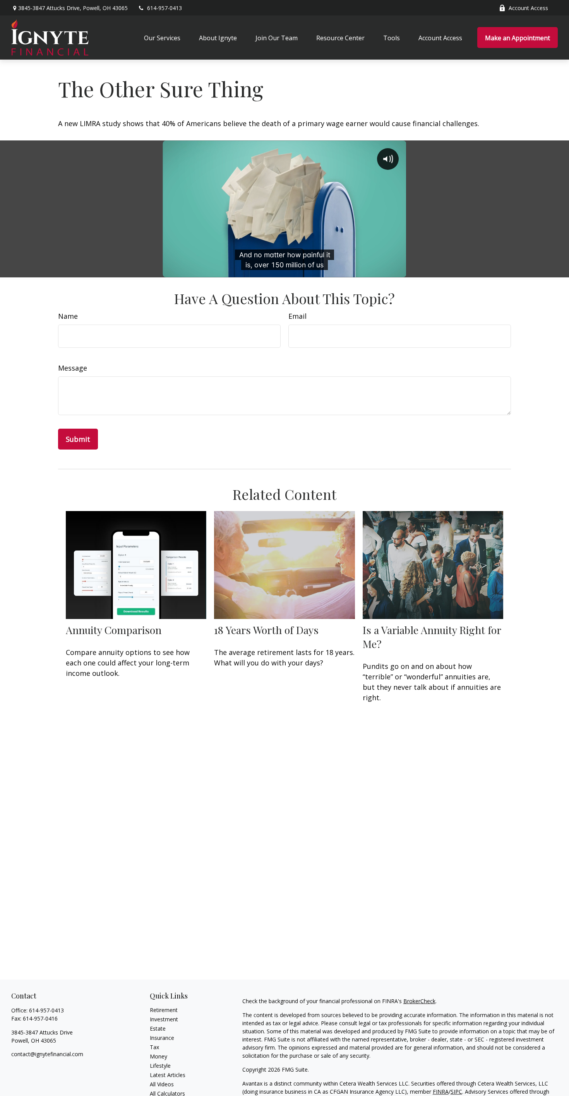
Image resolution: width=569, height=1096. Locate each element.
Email (297, 316)
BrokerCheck (419, 1001)
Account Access (528, 8)
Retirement (164, 1010)
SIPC (456, 1091)
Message (72, 368)
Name (68, 316)
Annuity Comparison (113, 630)
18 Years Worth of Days (266, 630)
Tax (154, 1047)
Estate (158, 1028)
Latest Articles (167, 1075)
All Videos (162, 1084)
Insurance (162, 1037)
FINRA (441, 1091)
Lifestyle (160, 1065)
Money (158, 1056)
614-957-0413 (164, 8)
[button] (162, 37)
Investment (164, 1019)
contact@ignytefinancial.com (47, 1054)
